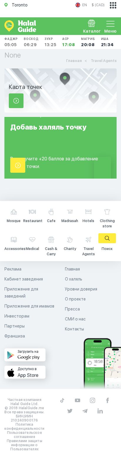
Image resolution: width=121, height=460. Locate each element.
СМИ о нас (75, 319)
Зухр (50, 42)
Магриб (88, 42)
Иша (107, 42)
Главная (72, 269)
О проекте (75, 299)
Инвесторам (16, 316)
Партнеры (14, 326)
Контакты (74, 329)
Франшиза (14, 336)
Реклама (12, 269)
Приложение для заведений (21, 292)
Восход (31, 42)
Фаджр (11, 42)
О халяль (73, 279)
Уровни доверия (81, 289)
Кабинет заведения (23, 279)
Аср (68, 42)
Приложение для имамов (29, 306)
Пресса (72, 309)
